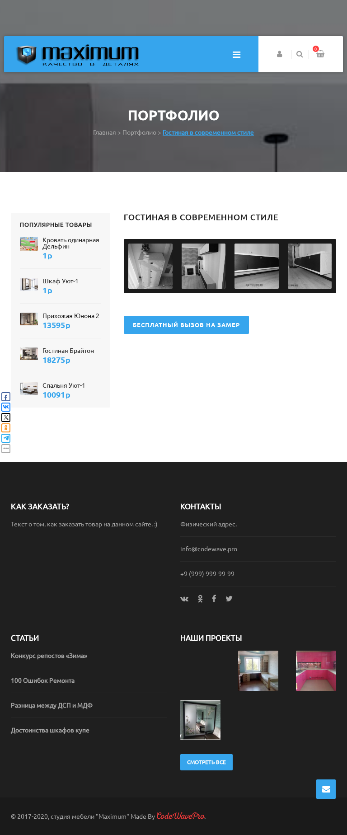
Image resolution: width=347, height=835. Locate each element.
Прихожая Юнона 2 (70, 316)
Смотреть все (206, 762)
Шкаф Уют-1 (60, 281)
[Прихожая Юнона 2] (29, 318)
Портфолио (139, 132)
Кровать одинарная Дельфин (70, 243)
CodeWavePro (180, 816)
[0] (320, 54)
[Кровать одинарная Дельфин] (29, 243)
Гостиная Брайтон (68, 350)
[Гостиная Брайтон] (29, 353)
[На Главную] (77, 54)
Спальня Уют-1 (63, 385)
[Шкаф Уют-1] (29, 283)
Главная (104, 132)
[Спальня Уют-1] (29, 388)
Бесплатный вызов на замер (186, 325)
